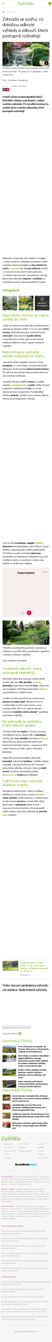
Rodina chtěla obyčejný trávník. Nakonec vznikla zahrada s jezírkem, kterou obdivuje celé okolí (32, 1074)
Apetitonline (24, 1144)
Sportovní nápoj (42, 1199)
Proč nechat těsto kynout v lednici (26, 1177)
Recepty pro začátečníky (24, 1191)
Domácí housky (27, 1196)
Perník (42, 1191)
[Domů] (11, 1138)
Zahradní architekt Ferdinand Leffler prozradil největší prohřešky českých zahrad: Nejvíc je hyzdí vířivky (25, 1283)
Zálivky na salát (38, 1194)
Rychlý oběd (12, 1194)
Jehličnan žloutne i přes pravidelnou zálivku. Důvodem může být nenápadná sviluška (23, 1247)
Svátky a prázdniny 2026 (42, 1214)
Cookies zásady (43, 1158)
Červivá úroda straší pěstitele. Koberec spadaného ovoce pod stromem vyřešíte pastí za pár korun (30, 1098)
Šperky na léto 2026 (24, 1184)
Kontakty (8, 1147)
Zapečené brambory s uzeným (25, 1199)
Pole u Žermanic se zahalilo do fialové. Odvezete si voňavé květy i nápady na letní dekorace (33, 1049)
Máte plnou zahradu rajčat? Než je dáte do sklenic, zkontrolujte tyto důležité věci (30, 1125)
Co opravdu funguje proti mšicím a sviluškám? (32, 1211)
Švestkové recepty (22, 1189)
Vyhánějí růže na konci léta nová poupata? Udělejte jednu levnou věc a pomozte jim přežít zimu (29, 1107)
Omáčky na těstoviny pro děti (12, 1179)
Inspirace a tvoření (16, 1209)
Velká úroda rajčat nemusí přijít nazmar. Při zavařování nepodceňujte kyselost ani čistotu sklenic (25, 1254)
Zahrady (11, 12)
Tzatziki (3, 1194)
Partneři (7, 1158)
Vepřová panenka (14, 1196)
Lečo (36, 1191)
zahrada (15, 268)
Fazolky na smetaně (41, 1196)
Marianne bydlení (25, 1151)
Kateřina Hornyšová (18, 86)
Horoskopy (13, 1184)
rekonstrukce (18, 1027)
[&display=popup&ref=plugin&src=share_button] (4, 89)
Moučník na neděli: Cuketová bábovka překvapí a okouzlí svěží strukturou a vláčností (22, 1290)
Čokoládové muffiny (37, 1189)
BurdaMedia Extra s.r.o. (28, 1331)
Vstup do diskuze (10, 1033)
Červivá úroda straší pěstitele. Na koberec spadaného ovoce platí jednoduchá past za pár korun (23, 1232)
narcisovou (10, 774)
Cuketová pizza (45, 1177)
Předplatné (8, 1144)
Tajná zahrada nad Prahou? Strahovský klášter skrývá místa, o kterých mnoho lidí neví (33, 1084)
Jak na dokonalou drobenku (34, 1179)
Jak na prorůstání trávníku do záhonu (37, 1209)
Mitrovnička (36, 1216)
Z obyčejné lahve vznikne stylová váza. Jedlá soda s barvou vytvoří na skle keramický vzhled (25, 1262)
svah (15, 365)
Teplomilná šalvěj (8, 1216)
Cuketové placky (6, 1201)
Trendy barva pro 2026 (24, 1214)
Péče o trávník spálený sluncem (26, 1206)
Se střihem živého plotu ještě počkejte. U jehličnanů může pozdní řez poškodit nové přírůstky (24, 1269)
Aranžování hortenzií (8, 1214)
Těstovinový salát (7, 1199)
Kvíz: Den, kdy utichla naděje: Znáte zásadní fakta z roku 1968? (22, 1297)
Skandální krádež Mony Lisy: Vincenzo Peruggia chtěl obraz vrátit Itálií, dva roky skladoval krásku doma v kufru (25, 1303)
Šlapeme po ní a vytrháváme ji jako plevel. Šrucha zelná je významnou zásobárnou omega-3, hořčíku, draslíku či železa (25, 1317)
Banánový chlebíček (25, 1194)
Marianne (22, 1147)
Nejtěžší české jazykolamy (24, 1182)
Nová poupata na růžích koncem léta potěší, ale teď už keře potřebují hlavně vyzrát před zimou (25, 1239)
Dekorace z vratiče (8, 1211)
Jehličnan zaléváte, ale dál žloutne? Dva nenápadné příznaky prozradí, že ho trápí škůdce (30, 1116)
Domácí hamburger (8, 1191)
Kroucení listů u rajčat (23, 1216)
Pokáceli (33, 328)
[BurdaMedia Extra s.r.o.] (26, 1165)
